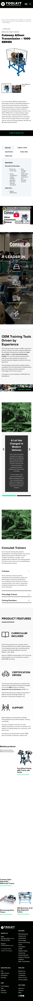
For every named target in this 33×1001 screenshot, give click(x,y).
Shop (7, 20)
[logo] (11, 4)
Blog (19, 992)
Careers (21, 990)
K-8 (2, 971)
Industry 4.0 (22, 936)
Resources (21, 971)
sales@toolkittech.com (7, 938)
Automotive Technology (16, 20)
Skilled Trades (23, 951)
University (4, 975)
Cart (2, 988)
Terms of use (22, 977)
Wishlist (3, 990)
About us (21, 988)
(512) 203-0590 (5, 940)
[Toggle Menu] (26, 4)
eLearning (21, 953)
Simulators (21, 947)
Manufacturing (23, 934)
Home (3, 20)
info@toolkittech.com (7, 945)
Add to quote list (17, 133)
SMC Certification (24, 961)
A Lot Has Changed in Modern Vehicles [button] (9, 495)
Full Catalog (5, 986)
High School (5, 973)
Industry (3, 977)
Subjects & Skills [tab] (22, 147)
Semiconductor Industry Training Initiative (23, 957)
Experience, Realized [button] (24, 495)
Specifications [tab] (9, 152)
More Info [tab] (7, 147)
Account (3, 992)
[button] (3, 449)
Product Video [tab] (24, 152)
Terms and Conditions (21, 974)
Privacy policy (23, 979)
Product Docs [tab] (8, 156)
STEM (20, 949)
